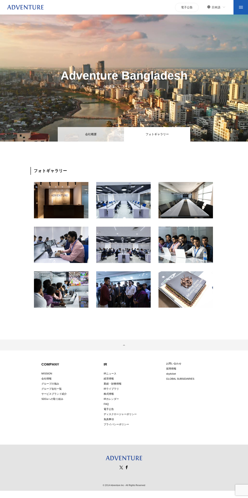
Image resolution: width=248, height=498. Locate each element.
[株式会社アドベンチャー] (25, 7)
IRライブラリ (111, 388)
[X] (121, 467)
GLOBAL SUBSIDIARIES (180, 378)
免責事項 (109, 419)
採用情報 (171, 368)
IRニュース (110, 373)
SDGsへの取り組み (52, 398)
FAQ (106, 404)
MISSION (46, 373)
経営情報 (109, 378)
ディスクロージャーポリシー (120, 414)
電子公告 (109, 409)
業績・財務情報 (112, 383)
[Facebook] (127, 467)
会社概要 (91, 134)
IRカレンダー (111, 398)
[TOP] (124, 345)
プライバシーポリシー (116, 424)
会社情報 (46, 378)
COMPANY (50, 364)
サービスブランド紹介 (54, 393)
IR (105, 364)
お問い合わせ (173, 363)
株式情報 (109, 393)
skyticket (171, 373)
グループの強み (50, 383)
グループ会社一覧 (51, 388)
